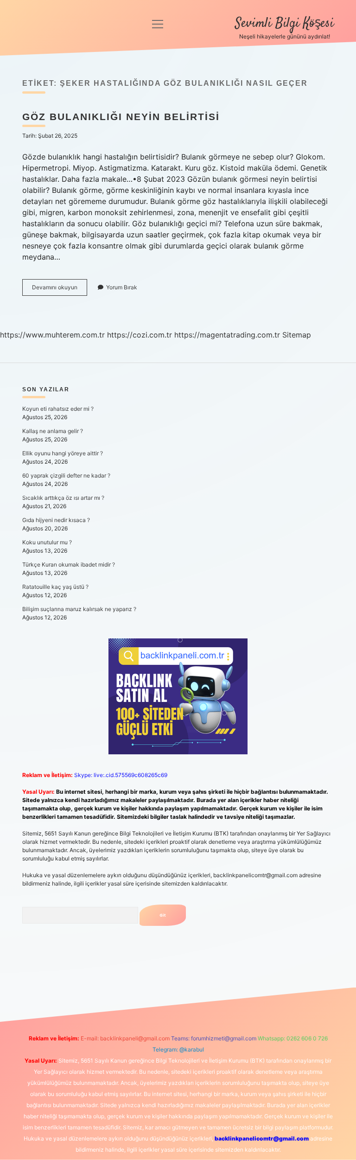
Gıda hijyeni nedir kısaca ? (56, 519)
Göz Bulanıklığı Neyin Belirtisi (121, 116)
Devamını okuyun (59, 289)
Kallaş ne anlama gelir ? (52, 430)
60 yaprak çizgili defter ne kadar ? (66, 475)
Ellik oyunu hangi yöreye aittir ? (62, 453)
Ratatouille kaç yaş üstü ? (55, 586)
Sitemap (296, 334)
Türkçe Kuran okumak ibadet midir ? (68, 564)
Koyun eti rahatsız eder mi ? (58, 408)
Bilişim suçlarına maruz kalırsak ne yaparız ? (79, 608)
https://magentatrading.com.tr (227, 334)
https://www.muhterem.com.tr (52, 334)
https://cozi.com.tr (139, 334)
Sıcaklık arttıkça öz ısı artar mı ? (63, 497)
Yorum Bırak (121, 287)
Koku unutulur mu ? (47, 542)
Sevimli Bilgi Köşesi (284, 23)
